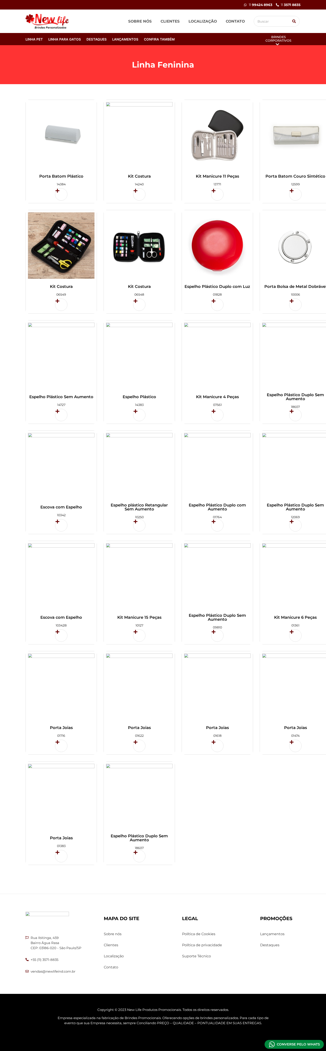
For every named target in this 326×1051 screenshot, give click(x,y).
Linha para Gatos (64, 39)
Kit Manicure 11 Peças (217, 176)
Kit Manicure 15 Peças (139, 617)
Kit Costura (139, 176)
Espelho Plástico (139, 396)
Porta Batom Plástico (61, 176)
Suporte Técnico (196, 956)
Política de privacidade (202, 945)
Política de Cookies (198, 934)
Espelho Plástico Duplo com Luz (217, 286)
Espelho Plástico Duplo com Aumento (217, 507)
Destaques (96, 39)
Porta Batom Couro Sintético (295, 176)
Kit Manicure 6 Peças (295, 617)
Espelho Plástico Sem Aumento (61, 396)
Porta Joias (61, 727)
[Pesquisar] (294, 21)
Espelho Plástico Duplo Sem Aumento (295, 396)
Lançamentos (125, 39)
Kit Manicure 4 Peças (217, 396)
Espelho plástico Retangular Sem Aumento (139, 507)
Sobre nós (140, 21)
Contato (235, 21)
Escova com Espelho (61, 507)
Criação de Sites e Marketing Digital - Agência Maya (163, 1035)
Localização (203, 21)
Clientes (170, 21)
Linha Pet (34, 39)
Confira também (159, 39)
